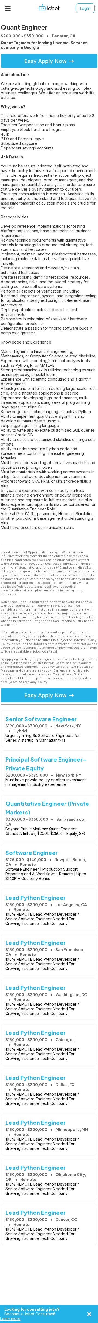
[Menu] (8, 8)
